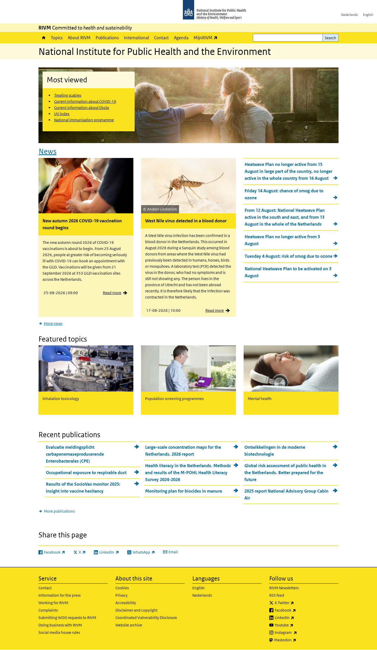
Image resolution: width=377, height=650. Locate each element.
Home (43, 37)
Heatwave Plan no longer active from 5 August (282, 240)
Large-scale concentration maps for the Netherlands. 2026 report (183, 450)
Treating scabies (67, 95)
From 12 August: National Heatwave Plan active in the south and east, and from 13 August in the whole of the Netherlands (285, 217)
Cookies (122, 587)
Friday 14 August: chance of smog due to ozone (284, 194)
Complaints (48, 610)
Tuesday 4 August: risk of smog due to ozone (288, 256)
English (368, 15)
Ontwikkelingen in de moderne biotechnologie (274, 450)
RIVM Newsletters (284, 587)
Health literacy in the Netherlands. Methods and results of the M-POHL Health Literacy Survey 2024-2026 (188, 472)
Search (330, 37)
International (136, 38)
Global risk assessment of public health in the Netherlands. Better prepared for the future (285, 472)
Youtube (297, 624)
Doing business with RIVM (60, 625)
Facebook (299, 610)
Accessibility (125, 602)
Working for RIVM (53, 602)
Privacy (121, 595)
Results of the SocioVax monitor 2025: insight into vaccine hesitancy (83, 487)
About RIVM (79, 38)
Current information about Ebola (81, 107)
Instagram (299, 632)
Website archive (128, 625)
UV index (62, 113)
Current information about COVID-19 (85, 101)
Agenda (181, 38)
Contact (161, 38)
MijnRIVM (207, 38)
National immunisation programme (84, 119)
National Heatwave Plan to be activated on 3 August (288, 272)
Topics (57, 38)
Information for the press (59, 595)
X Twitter (298, 602)
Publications (107, 38)
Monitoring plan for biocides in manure (183, 491)
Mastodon (298, 639)
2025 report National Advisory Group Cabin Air (286, 494)
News (47, 151)
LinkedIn (298, 617)
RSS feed (276, 595)
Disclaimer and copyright (136, 610)
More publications (59, 511)
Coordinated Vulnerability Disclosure (146, 617)
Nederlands (349, 15)
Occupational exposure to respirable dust (86, 472)
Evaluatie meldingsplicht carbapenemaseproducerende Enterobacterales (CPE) (75, 454)
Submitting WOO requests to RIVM (67, 617)
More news (53, 323)
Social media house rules (59, 632)
